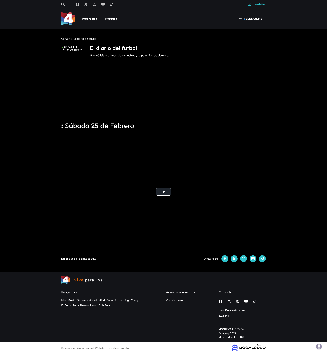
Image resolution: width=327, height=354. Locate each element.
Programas (89, 18)
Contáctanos (174, 300)
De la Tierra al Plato (84, 305)
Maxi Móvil (67, 300)
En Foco (66, 305)
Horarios (111, 18)
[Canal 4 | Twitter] (86, 4)
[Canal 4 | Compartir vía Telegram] (262, 258)
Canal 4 (66, 38)
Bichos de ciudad (87, 300)
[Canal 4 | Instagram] (94, 4)
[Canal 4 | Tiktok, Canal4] (111, 4)
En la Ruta (104, 305)
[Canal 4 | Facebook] (77, 4)
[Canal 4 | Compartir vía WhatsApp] (243, 258)
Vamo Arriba (114, 300)
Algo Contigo (132, 300)
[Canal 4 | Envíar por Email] (253, 258)
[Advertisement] (163, 93)
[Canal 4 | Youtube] (103, 4)
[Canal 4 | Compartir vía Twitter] (234, 258)
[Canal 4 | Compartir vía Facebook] (224, 258)
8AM (102, 300)
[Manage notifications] (319, 346)
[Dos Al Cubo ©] (249, 350)
